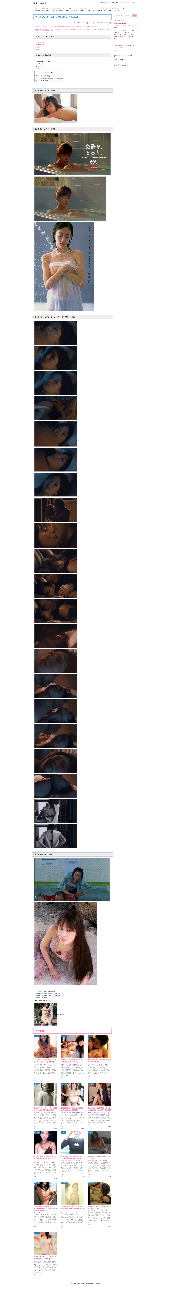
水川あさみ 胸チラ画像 (41, 80)
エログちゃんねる (61, 1014)
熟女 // (115, 32)
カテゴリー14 (120, 8)
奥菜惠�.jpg (117, 28)
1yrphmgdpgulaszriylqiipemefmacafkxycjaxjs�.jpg (126, 25)
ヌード (91, 10)
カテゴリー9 (79, 8)
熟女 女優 (126, 32)
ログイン (133, 2)
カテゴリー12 (103, 8)
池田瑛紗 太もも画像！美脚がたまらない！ (47, 993)
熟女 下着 (116, 34)
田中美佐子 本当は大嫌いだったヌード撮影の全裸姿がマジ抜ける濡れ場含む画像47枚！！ (45, 1208)
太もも (115, 36)
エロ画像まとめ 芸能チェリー (121, 65)
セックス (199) (91, 22)
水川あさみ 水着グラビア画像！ (43, 61)
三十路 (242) (107, 22)
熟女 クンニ (128, 34)
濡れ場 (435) (84, 22)
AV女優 (104, 10)
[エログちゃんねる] (45, 1014)
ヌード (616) (77, 22)
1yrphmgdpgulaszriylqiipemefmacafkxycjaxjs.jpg (125, 30)
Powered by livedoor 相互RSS (42, 1000)
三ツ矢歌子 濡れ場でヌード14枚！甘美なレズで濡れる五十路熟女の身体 (72, 1208)
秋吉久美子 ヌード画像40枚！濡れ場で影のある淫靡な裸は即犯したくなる (45, 1158)
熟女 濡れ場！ (39, 66)
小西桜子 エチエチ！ (42, 997)
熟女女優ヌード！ (40, 64)
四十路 (55, 10)
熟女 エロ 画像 (127, 36)
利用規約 (98, 1283)
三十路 (47, 10)
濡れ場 (74, 10)
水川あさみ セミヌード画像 (42, 75)
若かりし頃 (39, 10)
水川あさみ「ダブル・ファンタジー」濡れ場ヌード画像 (49, 78)
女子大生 (53, 8)
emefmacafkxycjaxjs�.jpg (120, 23)
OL (63, 8)
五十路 (61, 10)
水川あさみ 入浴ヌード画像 (42, 77)
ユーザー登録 (125, 2)
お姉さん (59, 8)
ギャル (43, 8)
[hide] (51, 72)
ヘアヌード (82, 10)
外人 (74, 8)
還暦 (68, 10)
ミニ (115, 38)
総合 (37, 8)
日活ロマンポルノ (114, 10)
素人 (97, 10)
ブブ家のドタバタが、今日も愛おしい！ (46, 991)
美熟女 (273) (100, 22)
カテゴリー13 (112, 8)
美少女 (48, 8)
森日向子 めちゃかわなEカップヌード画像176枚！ (49, 995)
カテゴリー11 (95, 8)
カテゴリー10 (87, 8)
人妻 (66, 8)
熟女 (70, 8)
